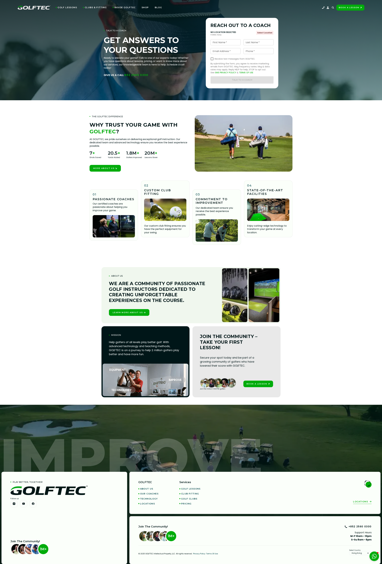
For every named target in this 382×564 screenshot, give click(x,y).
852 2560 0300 (136, 75)
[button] (66, 7)
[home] (34, 7)
